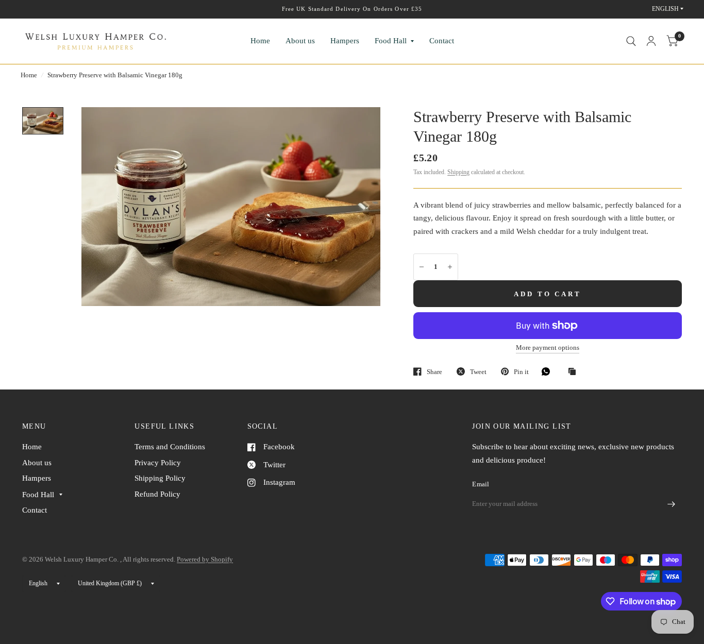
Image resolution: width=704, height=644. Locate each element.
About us (300, 41)
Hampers (344, 41)
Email (480, 484)
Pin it (521, 372)
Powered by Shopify (205, 559)
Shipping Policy (160, 478)
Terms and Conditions (170, 447)
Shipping (458, 172)
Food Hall (391, 41)
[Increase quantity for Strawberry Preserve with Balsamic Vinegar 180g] (450, 267)
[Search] (631, 41)
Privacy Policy (158, 463)
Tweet (478, 372)
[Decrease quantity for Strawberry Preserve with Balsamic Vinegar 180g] (421, 267)
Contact (441, 41)
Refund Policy (157, 494)
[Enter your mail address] (671, 504)
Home (260, 41)
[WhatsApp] (548, 371)
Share (434, 372)
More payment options (547, 347)
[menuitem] (260, 41)
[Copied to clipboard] (574, 372)
